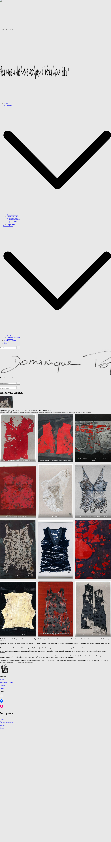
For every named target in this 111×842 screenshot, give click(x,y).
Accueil (5, 103)
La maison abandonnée (13, 219)
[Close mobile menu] (0, 385)
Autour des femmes (12, 215)
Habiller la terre (11, 224)
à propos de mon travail (9, 340)
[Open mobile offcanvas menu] (0, 381)
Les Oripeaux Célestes (13, 216)
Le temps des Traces (12, 218)
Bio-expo (2, 685)
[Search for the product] (18, 347)
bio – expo (6, 342)
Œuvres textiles (7, 105)
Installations (10, 339)
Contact (2, 688)
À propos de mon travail (6, 682)
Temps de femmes (8, 226)
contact (5, 343)
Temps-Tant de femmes (13, 337)
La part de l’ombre (12, 221)
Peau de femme (11, 336)
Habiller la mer (11, 223)
